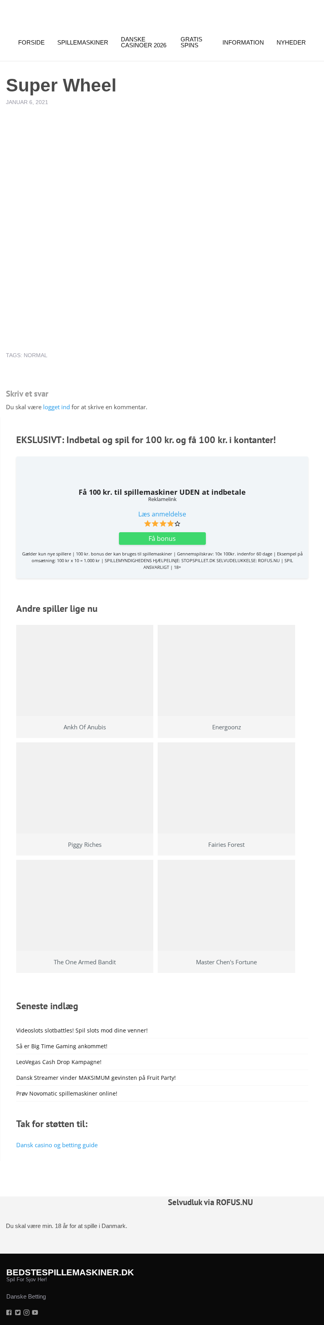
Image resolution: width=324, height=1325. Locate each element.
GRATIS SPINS (191, 42)
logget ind (56, 407)
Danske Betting (26, 1296)
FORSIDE (31, 42)
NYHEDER (291, 42)
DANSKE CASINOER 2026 (143, 42)
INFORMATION (243, 42)
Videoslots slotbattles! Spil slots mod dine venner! (82, 1030)
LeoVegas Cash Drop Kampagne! (59, 1062)
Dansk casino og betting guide (57, 1145)
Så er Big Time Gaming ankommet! (61, 1046)
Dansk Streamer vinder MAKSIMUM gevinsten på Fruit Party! (96, 1077)
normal (35, 355)
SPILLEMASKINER (82, 42)
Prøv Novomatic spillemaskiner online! (66, 1093)
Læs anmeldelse (162, 514)
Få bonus (162, 538)
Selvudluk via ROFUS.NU (210, 1202)
